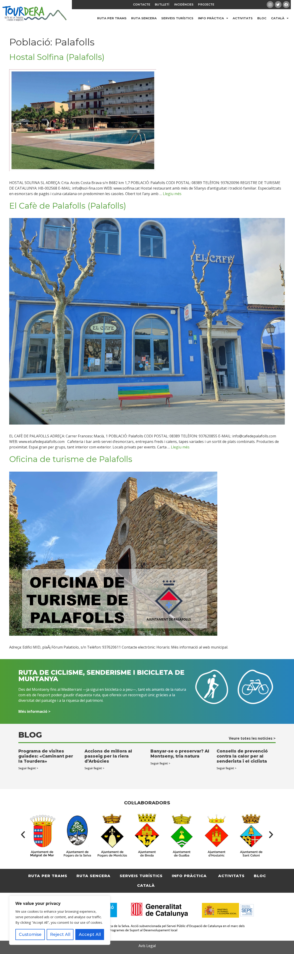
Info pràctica (211, 18)
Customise (30, 934)
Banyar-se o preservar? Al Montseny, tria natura (179, 754)
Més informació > (34, 711)
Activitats (243, 18)
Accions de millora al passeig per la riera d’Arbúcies (108, 756)
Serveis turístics (177, 18)
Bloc (261, 18)
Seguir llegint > (28, 768)
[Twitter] (278, 4)
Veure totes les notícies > (252, 738)
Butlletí (162, 4)
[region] (59, 920)
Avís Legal (147, 945)
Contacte (141, 4)
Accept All (90, 934)
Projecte (206, 4)
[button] (23, 834)
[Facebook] (286, 4)
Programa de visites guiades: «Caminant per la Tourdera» (45, 756)
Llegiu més (172, 193)
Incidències (184, 4)
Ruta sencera (144, 18)
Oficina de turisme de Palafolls (70, 459)
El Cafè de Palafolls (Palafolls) (67, 206)
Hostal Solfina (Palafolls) (57, 57)
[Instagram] (270, 4)
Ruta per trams (112, 18)
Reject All (60, 934)
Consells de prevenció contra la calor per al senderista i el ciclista (242, 756)
